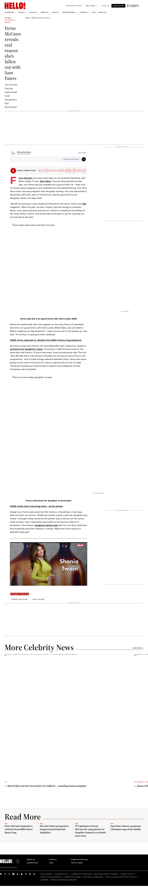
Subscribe (118, 6)
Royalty (21, 12)
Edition (90, 6)
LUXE (94, 12)
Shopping (83, 12)
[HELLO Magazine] (15, 5)
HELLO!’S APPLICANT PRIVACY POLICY (121, 877)
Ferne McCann (25, 178)
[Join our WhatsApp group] (34, 874)
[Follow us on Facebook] (5, 874)
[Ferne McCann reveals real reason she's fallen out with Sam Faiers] (133, 5)
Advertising (32, 863)
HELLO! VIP (102, 12)
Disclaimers (46, 874)
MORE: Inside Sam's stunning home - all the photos (36, 506)
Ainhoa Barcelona (24, 152)
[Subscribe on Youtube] (17, 874)
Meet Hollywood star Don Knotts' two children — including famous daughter (46, 786)
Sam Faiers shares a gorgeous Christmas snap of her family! (125, 827)
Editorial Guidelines (93, 877)
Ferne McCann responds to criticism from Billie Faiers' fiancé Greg (19, 829)
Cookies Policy (61, 874)
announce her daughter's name (26, 349)
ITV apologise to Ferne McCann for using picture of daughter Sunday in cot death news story (90, 830)
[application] (48, 564)
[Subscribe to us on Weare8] (30, 874)
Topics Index (77, 863)
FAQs (51, 863)
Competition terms (72, 877)
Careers (44, 880)
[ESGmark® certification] (16, 861)
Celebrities (9, 12)
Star (84, 204)
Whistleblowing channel (106, 874)
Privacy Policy (127, 874)
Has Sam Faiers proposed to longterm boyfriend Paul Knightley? (54, 829)
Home (8, 18)
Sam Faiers (45, 181)
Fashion (32, 12)
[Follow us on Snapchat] (22, 874)
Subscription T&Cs (79, 859)
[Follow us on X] (9, 874)
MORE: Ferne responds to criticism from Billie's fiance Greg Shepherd (45, 340)
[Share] (84, 159)
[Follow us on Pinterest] (26, 874)
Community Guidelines (81, 874)
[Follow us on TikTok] (13, 874)
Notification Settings (51, 877)
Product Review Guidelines (64, 880)
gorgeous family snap (46, 525)
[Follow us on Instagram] (1, 874)
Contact (53, 859)
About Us (31, 859)
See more (137, 648)
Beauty (55, 12)
